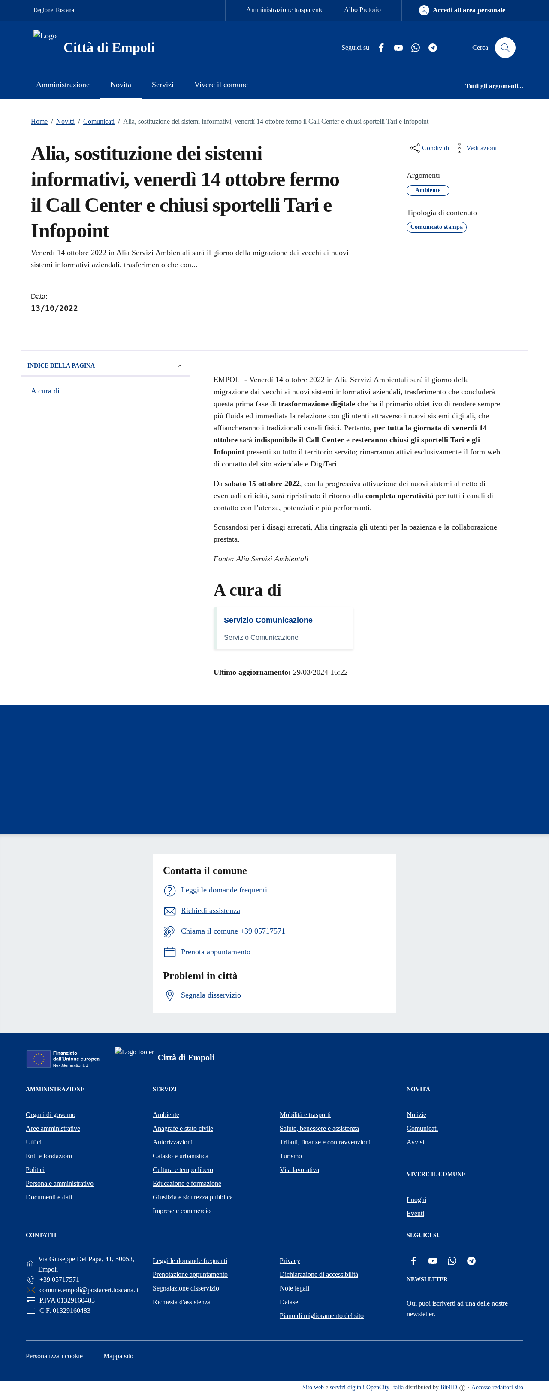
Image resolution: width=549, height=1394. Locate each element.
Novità (63, 121)
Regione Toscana (53, 10)
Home (39, 121)
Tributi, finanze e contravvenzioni (325, 1142)
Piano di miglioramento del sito (322, 1315)
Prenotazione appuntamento (190, 1274)
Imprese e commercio (182, 1210)
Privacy (290, 1260)
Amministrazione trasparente (284, 9)
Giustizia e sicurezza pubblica (193, 1197)
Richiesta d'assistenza (182, 1302)
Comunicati (96, 121)
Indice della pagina (61, 365)
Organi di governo (50, 1114)
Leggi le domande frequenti (190, 1260)
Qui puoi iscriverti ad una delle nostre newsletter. (457, 1309)
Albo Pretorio (362, 9)
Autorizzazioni (173, 1142)
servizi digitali (347, 1387)
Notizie (416, 1114)
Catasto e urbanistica (180, 1156)
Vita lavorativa (299, 1169)
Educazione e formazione (187, 1183)
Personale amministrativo (60, 1183)
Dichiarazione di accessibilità (319, 1274)
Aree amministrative (53, 1128)
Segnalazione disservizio (186, 1288)
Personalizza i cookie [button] (54, 1356)
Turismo (291, 1156)
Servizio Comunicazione (268, 620)
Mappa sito (118, 1356)
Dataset (290, 1302)
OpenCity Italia (385, 1387)
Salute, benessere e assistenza (319, 1128)
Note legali (294, 1288)
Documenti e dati (49, 1197)
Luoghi (416, 1199)
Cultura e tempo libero (183, 1169)
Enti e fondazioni (49, 1156)
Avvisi (415, 1142)
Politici (35, 1169)
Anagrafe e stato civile (183, 1128)
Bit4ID (448, 1387)
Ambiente (166, 1114)
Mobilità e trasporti (305, 1114)
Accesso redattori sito (497, 1387)
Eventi (415, 1213)
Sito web (313, 1387)
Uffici (34, 1142)
